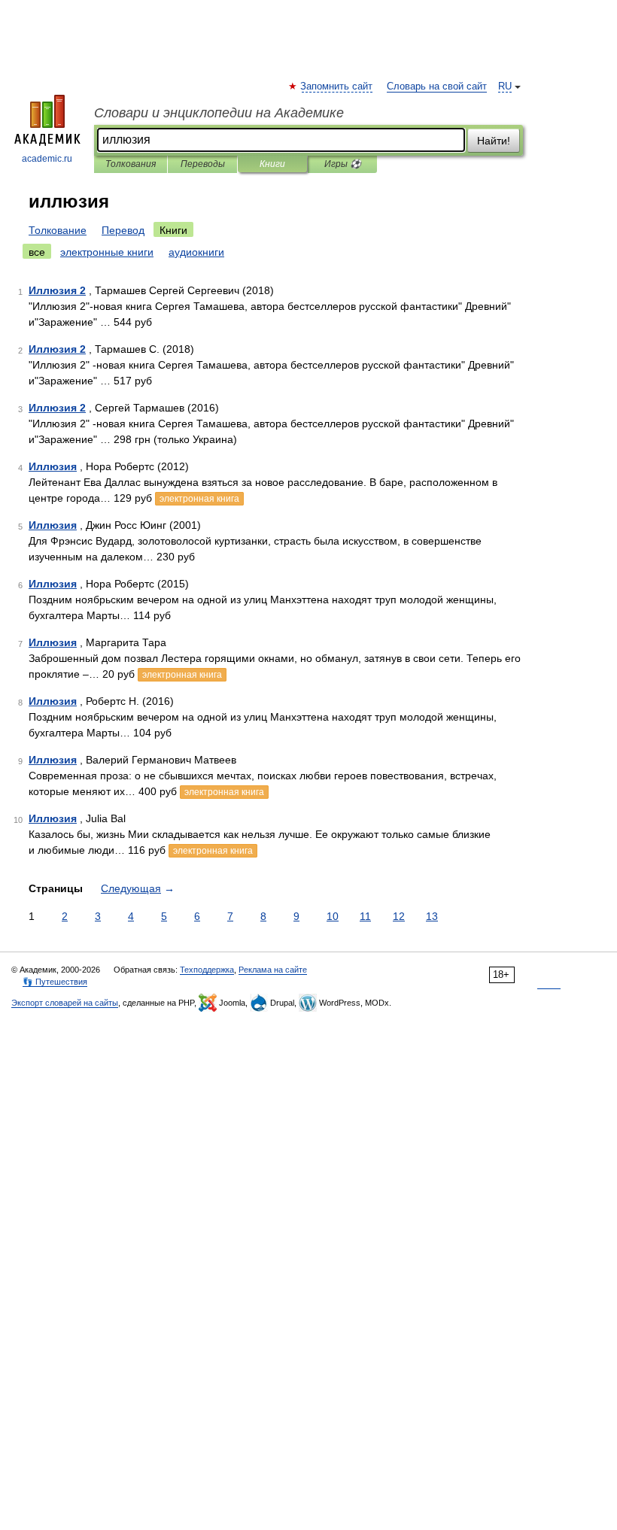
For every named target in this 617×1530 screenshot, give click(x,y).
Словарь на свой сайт (437, 86)
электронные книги (106, 252)
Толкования (130, 164)
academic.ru (47, 158)
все (37, 252)
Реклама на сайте (273, 969)
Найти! (493, 141)
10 (333, 916)
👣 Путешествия (55, 981)
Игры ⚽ (342, 164)
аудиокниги (196, 252)
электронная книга (199, 498)
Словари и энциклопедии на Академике (219, 112)
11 (365, 916)
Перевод (123, 230)
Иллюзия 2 (57, 290)
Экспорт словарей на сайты (64, 1002)
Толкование (58, 230)
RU (505, 86)
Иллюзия (53, 466)
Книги (272, 164)
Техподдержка (207, 969)
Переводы (203, 164)
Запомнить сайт (337, 86)
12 (399, 916)
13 (432, 916)
